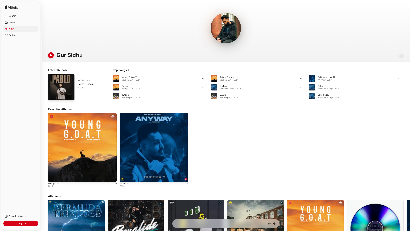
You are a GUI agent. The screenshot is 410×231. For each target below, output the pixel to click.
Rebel (320, 86)
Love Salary (323, 95)
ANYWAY (124, 114)
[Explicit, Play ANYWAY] (123, 177)
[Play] (51, 55)
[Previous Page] (109, 87)
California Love (325, 77)
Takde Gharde (227, 77)
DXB (222, 95)
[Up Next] (269, 223)
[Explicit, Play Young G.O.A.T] (52, 177)
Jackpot (224, 86)
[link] (121, 70)
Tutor (124, 95)
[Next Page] (407, 87)
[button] (21, 16)
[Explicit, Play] (116, 96)
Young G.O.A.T (129, 77)
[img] (11, 7)
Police (125, 86)
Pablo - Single (86, 84)
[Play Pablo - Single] (52, 96)
